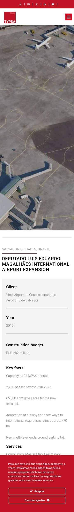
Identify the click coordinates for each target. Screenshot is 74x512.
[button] (68, 17)
